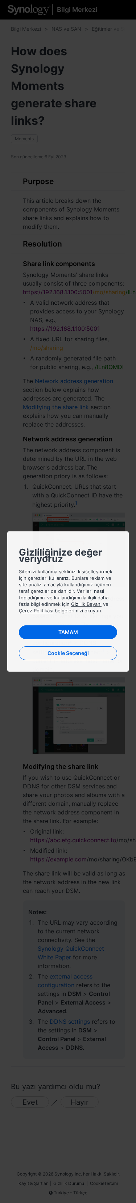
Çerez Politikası (36, 610)
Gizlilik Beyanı (86, 604)
